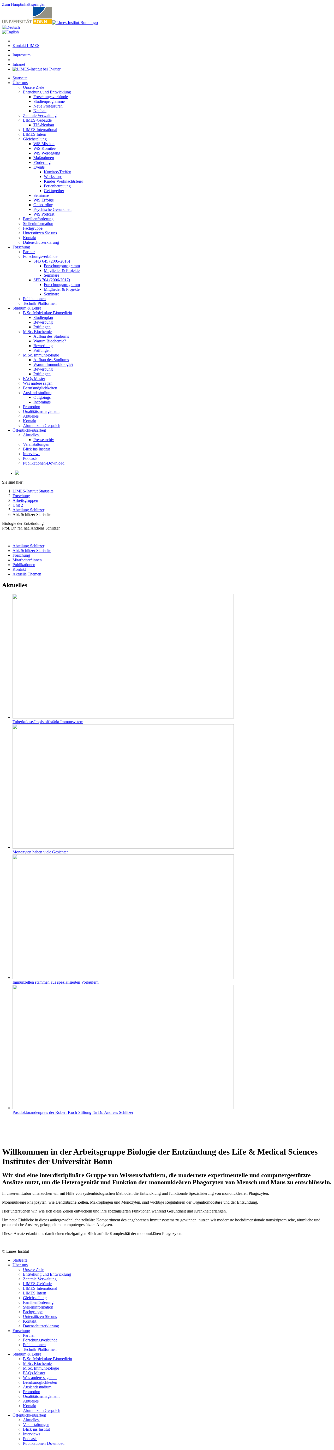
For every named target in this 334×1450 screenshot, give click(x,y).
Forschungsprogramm (62, 266)
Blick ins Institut (36, 449)
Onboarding (43, 205)
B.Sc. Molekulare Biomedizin (47, 313)
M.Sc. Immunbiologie (41, 355)
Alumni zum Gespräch (41, 425)
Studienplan (43, 317)
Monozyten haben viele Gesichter (40, 852)
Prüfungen (42, 327)
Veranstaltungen (36, 444)
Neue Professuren (48, 106)
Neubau (39, 111)
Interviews (31, 453)
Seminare (41, 195)
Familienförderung (38, 219)
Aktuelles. (31, 435)
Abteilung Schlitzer (28, 546)
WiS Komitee (44, 148)
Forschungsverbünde (50, 96)
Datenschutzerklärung (41, 242)
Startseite (20, 78)
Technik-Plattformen (40, 303)
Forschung (21, 247)
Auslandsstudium (37, 392)
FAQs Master (34, 378)
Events (39, 167)
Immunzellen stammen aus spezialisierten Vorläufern (56, 982)
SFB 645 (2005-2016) (51, 261)
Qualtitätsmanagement (41, 411)
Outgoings (42, 397)
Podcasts (30, 458)
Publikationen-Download (43, 463)
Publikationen (34, 298)
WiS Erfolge (43, 200)
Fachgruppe (33, 228)
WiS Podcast (43, 214)
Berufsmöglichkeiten (40, 388)
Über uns (20, 82)
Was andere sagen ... (40, 383)
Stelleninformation (38, 223)
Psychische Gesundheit (52, 209)
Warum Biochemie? (49, 341)
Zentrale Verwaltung (40, 115)
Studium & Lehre (27, 308)
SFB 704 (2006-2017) (51, 280)
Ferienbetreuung (57, 186)
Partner (29, 251)
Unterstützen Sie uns (40, 233)
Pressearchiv (43, 439)
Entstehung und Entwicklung (47, 92)
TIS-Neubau (43, 125)
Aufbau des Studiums (51, 336)
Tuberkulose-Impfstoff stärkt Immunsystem (48, 722)
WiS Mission (44, 143)
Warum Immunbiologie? (53, 364)
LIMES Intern (34, 134)
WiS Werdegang (46, 153)
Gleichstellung (35, 139)
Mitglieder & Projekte (62, 270)
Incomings (42, 402)
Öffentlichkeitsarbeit (29, 430)
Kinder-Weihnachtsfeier (63, 181)
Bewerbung (43, 322)
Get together (54, 190)
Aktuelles (31, 416)
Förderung (42, 162)
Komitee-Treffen (57, 172)
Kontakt (29, 237)
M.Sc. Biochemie (37, 331)
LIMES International (40, 129)
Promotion (31, 407)
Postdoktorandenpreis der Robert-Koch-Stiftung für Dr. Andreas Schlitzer (73, 1112)
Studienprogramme (49, 101)
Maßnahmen (43, 158)
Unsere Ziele (33, 87)
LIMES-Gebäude (37, 120)
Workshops (53, 176)
